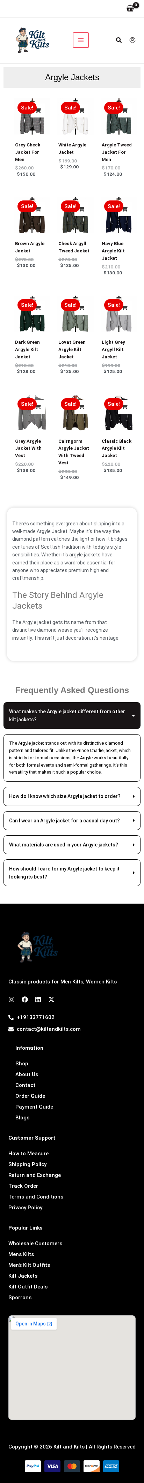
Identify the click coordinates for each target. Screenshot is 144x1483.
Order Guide (30, 1096)
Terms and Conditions (35, 1197)
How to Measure (28, 1153)
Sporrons (19, 1297)
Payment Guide (34, 1107)
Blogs (22, 1118)
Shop (21, 1063)
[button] (119, 40)
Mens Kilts (21, 1254)
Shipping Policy (27, 1164)
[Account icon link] (132, 40)
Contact (25, 1085)
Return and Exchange (34, 1175)
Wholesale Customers (35, 1243)
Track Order (23, 1186)
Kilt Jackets (22, 1276)
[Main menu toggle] (81, 40)
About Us (26, 1074)
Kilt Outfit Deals (28, 1287)
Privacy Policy (25, 1207)
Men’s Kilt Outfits (29, 1265)
